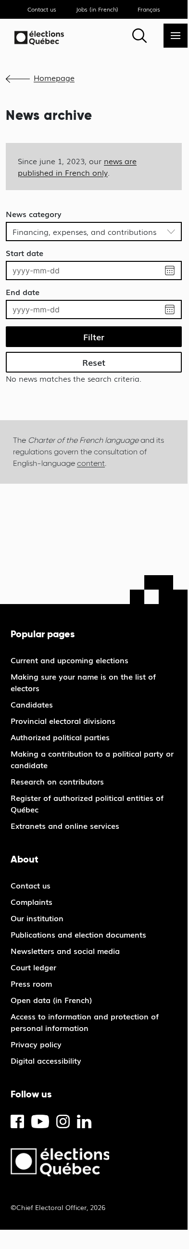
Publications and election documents (78, 934)
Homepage (54, 77)
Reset (93, 362)
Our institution (37, 918)
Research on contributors (57, 781)
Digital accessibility (46, 1060)
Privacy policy (36, 1044)
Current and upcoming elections (69, 660)
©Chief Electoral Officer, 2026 (58, 1207)
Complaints (31, 901)
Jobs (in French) (97, 9)
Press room (31, 983)
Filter (93, 336)
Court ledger (33, 967)
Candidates (32, 704)
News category (34, 213)
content (91, 463)
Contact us (41, 9)
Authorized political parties (60, 737)
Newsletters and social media (65, 950)
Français (149, 9)
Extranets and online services (65, 825)
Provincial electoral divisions (63, 720)
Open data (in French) (51, 999)
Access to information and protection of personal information (85, 1021)
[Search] (139, 36)
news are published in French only (77, 166)
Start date (24, 252)
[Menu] (176, 36)
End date (22, 291)
